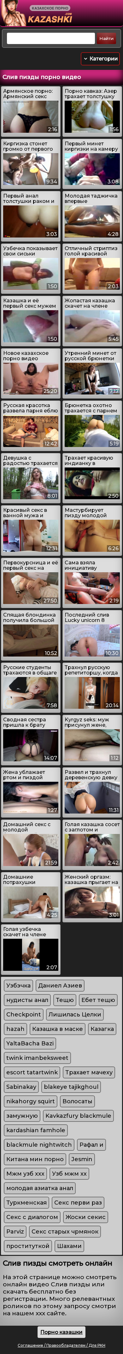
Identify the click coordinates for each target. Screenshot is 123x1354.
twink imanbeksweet (37, 1058)
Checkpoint (23, 1014)
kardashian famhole (35, 1130)
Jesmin (81, 1159)
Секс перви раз (78, 1202)
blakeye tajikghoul (71, 1086)
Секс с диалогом (32, 1217)
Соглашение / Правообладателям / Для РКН (61, 1345)
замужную (22, 1115)
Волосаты (77, 1101)
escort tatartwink (32, 1072)
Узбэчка (18, 985)
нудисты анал (27, 1000)
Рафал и (91, 1144)
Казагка (102, 1029)
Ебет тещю (98, 1000)
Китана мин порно (35, 1159)
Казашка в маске (57, 1029)
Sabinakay (21, 1086)
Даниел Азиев (60, 985)
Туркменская (26, 1202)
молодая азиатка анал (39, 1188)
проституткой (28, 1246)
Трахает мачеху (89, 1072)
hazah (15, 1029)
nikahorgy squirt (30, 1101)
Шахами (69, 1246)
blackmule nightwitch (39, 1144)
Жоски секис (86, 1217)
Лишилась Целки (75, 1014)
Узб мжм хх (69, 1173)
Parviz (15, 1231)
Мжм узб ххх (25, 1173)
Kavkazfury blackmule (78, 1115)
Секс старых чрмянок (65, 1231)
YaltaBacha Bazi (30, 1043)
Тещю (65, 1000)
